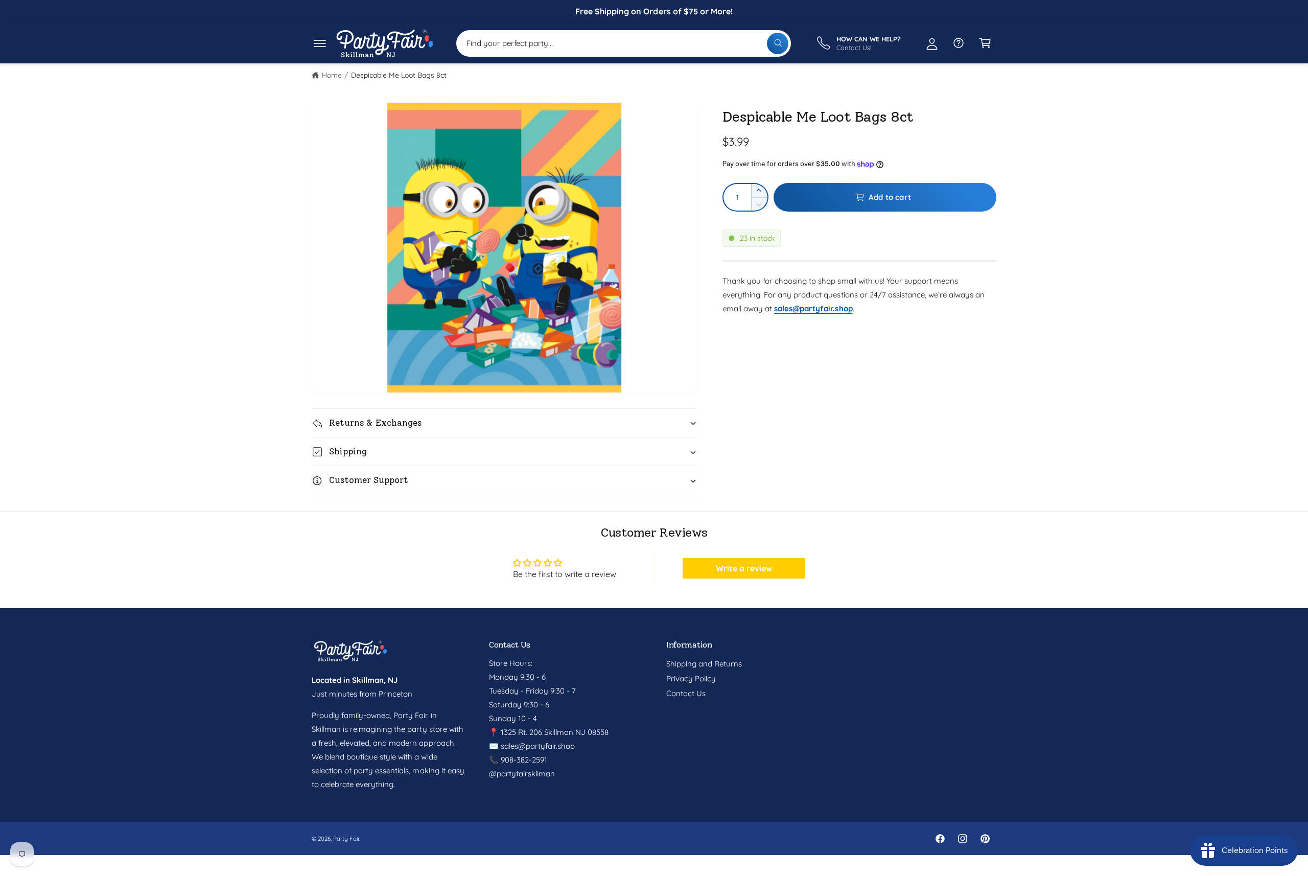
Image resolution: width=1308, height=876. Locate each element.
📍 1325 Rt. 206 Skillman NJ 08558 (549, 732)
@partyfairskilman (522, 773)
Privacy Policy (691, 678)
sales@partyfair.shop (537, 746)
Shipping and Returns (704, 663)
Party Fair (346, 838)
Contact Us (686, 693)
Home (332, 75)
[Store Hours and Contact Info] (958, 43)
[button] (320, 43)
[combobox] (623, 43)
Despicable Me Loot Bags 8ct (399, 75)
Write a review (744, 568)
